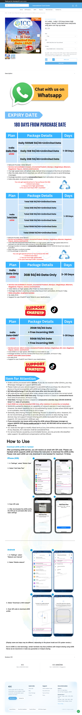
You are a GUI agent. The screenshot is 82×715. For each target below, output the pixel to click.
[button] (76, 5)
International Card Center (50, 19)
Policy (44, 695)
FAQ (29, 690)
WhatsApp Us (13, 698)
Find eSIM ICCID (46, 690)
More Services (49, 9)
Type (46, 39)
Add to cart (66, 59)
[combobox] (17, 5)
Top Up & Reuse (46, 692)
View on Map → (61, 703)
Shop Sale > (24, 1)
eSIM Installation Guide (47, 688)
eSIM (35, 9)
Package (47, 46)
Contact (30, 695)
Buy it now (61, 63)
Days (46, 33)
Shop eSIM (31, 688)
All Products (28, 9)
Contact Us (58, 9)
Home (21, 9)
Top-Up (41, 9)
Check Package (32, 692)
